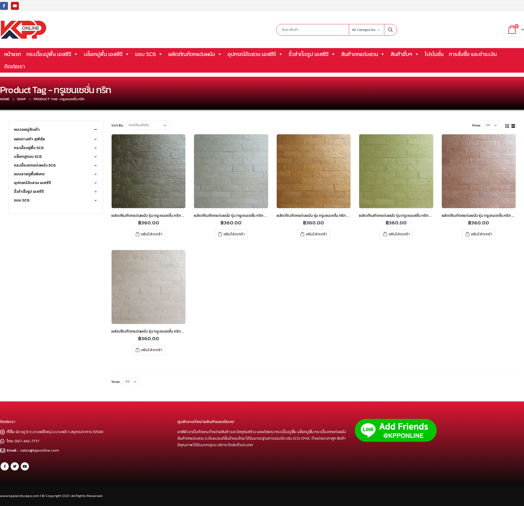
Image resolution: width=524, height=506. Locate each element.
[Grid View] (507, 125)
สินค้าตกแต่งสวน (359, 54)
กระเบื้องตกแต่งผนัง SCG (35, 165)
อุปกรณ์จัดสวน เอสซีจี (252, 54)
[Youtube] (15, 6)
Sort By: (117, 125)
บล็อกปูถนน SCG (28, 156)
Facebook (5, 466)
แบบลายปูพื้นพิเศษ (29, 174)
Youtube (25, 466)
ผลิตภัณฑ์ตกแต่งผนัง (191, 54)
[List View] (513, 125)
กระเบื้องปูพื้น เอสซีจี (48, 54)
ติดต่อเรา (14, 66)
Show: (476, 125)
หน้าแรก (12, 54)
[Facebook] (4, 6)
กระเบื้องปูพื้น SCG (29, 148)
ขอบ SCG (145, 54)
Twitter (15, 466)
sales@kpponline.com (39, 450)
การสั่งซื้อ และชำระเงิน (473, 54)
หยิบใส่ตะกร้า (151, 234)
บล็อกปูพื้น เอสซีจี (103, 54)
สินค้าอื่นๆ (401, 54)
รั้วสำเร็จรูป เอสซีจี (308, 54)
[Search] (390, 29)
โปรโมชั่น (434, 54)
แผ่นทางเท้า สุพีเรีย (29, 139)
